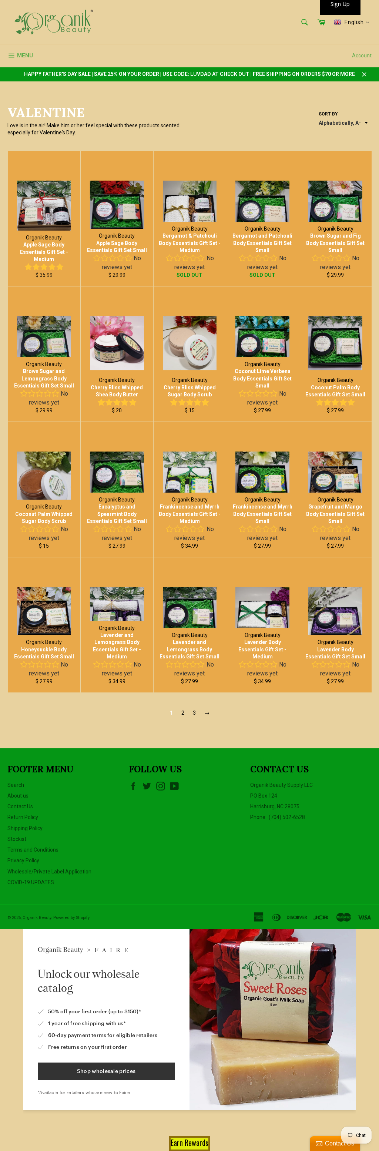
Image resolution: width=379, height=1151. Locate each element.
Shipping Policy (25, 828)
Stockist (16, 839)
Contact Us (20, 806)
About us (17, 796)
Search (15, 785)
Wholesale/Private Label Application (49, 872)
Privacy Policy (23, 860)
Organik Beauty (37, 917)
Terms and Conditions (32, 850)
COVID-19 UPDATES (30, 882)
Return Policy (22, 817)
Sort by (328, 114)
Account (362, 55)
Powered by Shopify (71, 917)
